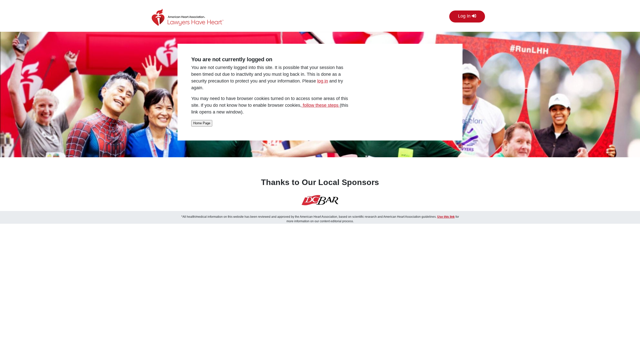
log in (322, 81)
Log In (465, 16)
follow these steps (321, 105)
